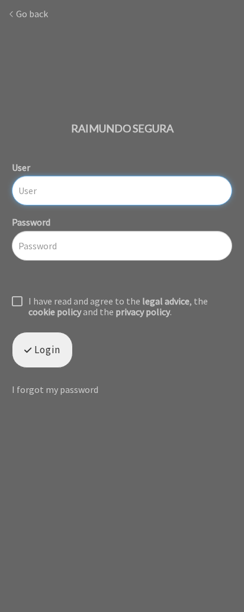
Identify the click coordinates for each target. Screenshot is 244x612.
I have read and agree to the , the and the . (118, 307)
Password (31, 222)
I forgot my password (55, 389)
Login (46, 349)
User (21, 167)
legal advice (166, 301)
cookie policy (54, 312)
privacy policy (142, 312)
